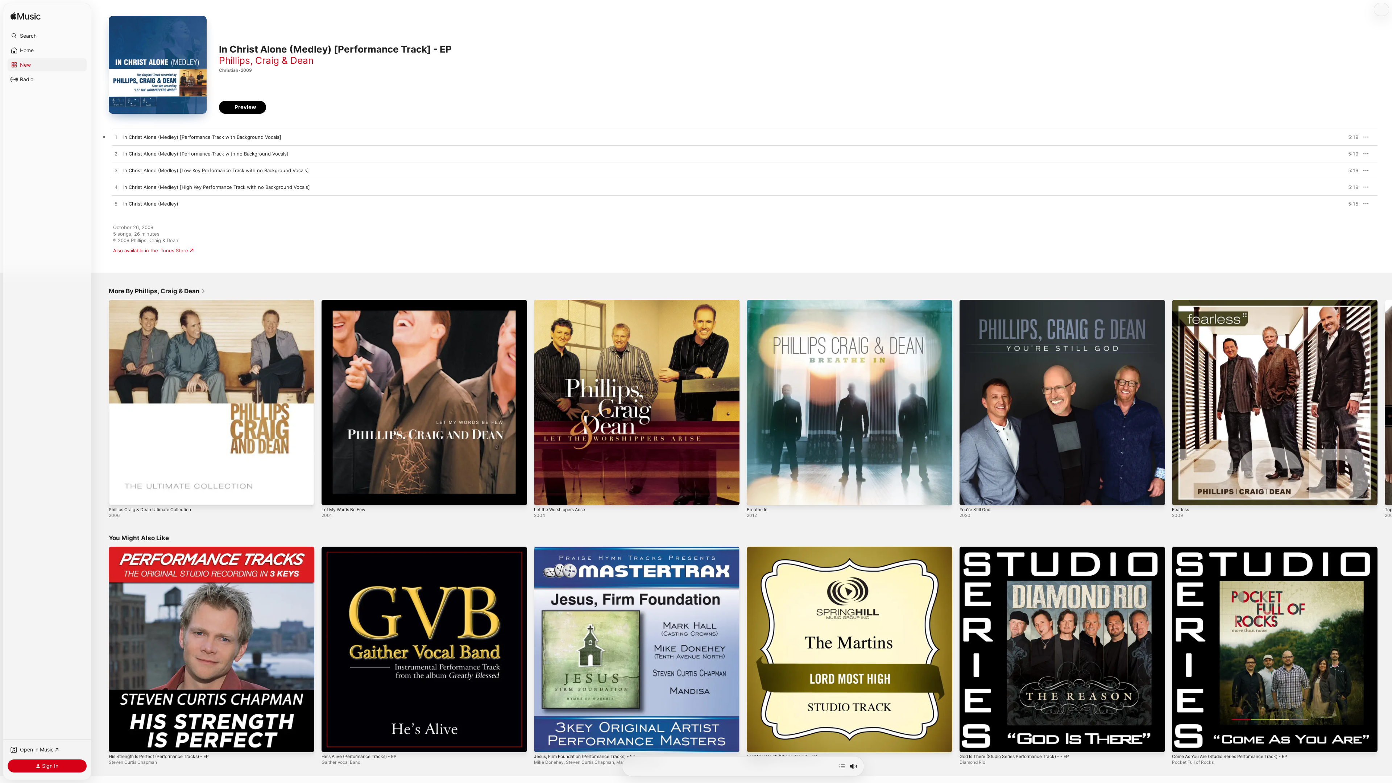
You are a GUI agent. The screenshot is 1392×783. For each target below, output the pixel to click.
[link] (157, 291)
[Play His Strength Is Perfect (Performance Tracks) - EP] (117, 742)
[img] (26, 16)
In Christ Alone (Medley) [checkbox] (150, 204)
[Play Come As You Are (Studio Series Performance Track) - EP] (1181, 742)
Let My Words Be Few (346, 303)
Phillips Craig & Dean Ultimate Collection (154, 303)
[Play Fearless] (1181, 496)
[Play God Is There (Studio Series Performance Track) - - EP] (968, 742)
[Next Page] (1385, 402)
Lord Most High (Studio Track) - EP (786, 549)
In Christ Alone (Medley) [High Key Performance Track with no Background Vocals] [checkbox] (216, 187)
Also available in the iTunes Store (150, 250)
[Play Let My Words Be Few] (330, 496)
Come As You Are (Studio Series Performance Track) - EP (1237, 549)
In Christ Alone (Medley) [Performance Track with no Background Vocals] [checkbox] (206, 154)
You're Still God (977, 303)
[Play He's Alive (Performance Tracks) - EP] (330, 742)
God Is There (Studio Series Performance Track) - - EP (1021, 549)
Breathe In (758, 303)
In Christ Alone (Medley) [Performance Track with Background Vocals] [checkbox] (202, 137)
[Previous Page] (101, 402)
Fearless (1181, 303)
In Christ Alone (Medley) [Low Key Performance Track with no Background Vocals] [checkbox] (216, 170)
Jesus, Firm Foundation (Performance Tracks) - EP (591, 549)
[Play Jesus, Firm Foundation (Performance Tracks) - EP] (543, 742)
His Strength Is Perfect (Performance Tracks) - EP (165, 549)
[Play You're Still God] (968, 496)
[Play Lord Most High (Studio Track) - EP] (755, 742)
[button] (47, 36)
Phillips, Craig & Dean (266, 60)
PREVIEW (1350, 137)
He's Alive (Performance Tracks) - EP (363, 549)
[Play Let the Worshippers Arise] (543, 496)
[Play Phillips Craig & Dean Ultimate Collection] (117, 496)
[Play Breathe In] (755, 496)
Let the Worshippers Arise (563, 303)
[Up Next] (842, 766)
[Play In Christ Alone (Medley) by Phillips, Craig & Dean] (116, 204)
